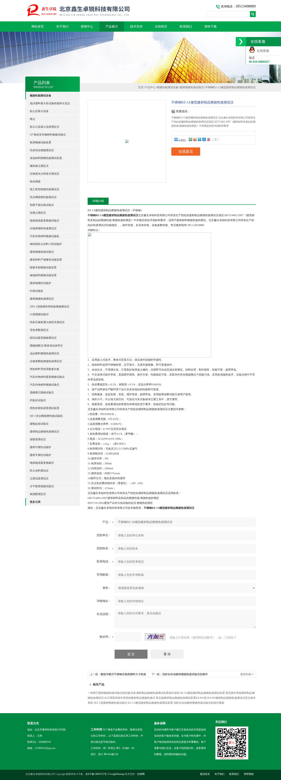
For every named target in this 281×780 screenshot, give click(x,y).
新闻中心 (87, 26)
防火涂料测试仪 (39, 470)
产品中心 (150, 87)
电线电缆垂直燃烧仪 (42, 462)
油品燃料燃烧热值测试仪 (44, 353)
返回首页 (205, 774)
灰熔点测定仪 (38, 212)
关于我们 (62, 26)
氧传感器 (35, 181)
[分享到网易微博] (208, 139)
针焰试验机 (36, 290)
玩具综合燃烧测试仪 (42, 150)
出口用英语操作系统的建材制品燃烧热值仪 (129, 697)
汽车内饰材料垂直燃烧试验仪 (47, 376)
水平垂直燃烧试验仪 (42, 486)
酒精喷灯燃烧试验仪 (42, 392)
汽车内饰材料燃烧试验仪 (44, 384)
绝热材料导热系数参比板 (44, 369)
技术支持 (136, 26)
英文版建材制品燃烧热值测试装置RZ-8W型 (181, 697)
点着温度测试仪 (39, 478)
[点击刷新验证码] (155, 636)
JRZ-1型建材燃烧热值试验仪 (110, 702)
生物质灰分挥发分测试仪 (44, 173)
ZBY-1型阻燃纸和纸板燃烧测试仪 (49, 306)
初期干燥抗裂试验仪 (42, 204)
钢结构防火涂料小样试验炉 (46, 244)
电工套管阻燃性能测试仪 (44, 189)
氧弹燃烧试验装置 (40, 142)
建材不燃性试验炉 (40, 455)
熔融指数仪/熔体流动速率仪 (46, 345)
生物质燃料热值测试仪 (43, 228)
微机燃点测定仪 (39, 165)
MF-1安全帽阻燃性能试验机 (46, 415)
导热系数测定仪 (39, 329)
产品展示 (112, 26)
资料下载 (210, 26)
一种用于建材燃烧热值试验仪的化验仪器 (112, 692)
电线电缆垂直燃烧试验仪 (44, 220)
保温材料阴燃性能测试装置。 (47, 158)
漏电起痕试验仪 (39, 423)
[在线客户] (241, 41)
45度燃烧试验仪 (39, 314)
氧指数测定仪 (38, 494)
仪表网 (141, 774)
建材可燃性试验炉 (40, 447)
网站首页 (37, 26)
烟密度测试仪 (38, 439)
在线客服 (262, 50)
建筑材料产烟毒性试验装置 (46, 259)
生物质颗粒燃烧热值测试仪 (46, 361)
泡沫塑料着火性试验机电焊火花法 (50, 103)
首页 (140, 87)
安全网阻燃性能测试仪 (43, 197)
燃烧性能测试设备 (167, 87)
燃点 (32, 119)
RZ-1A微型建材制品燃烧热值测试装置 (150, 702)
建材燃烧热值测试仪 (42, 298)
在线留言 (161, 26)
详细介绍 (98, 201)
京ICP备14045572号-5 (97, 774)
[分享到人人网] (204, 139)
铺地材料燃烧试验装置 (43, 275)
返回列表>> (247, 674)
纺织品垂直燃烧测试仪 (43, 337)
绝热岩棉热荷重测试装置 (44, 408)
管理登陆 (249, 774)
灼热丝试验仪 (38, 400)
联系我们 (186, 26)
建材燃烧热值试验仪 (42, 251)
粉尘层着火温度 (39, 111)
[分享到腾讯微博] (199, 139)
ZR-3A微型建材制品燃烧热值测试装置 (202, 692)
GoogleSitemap (116, 774)
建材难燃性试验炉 (40, 283)
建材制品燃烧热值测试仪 (44, 431)
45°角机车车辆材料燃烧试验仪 (48, 134)
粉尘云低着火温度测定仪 (44, 126)
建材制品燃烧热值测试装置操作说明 (157, 692)
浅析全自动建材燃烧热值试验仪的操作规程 (198, 702)
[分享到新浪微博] (195, 139)
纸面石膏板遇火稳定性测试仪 (47, 322)
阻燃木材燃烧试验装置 (43, 267)
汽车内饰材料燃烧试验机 (44, 236)
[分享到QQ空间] (190, 139)
